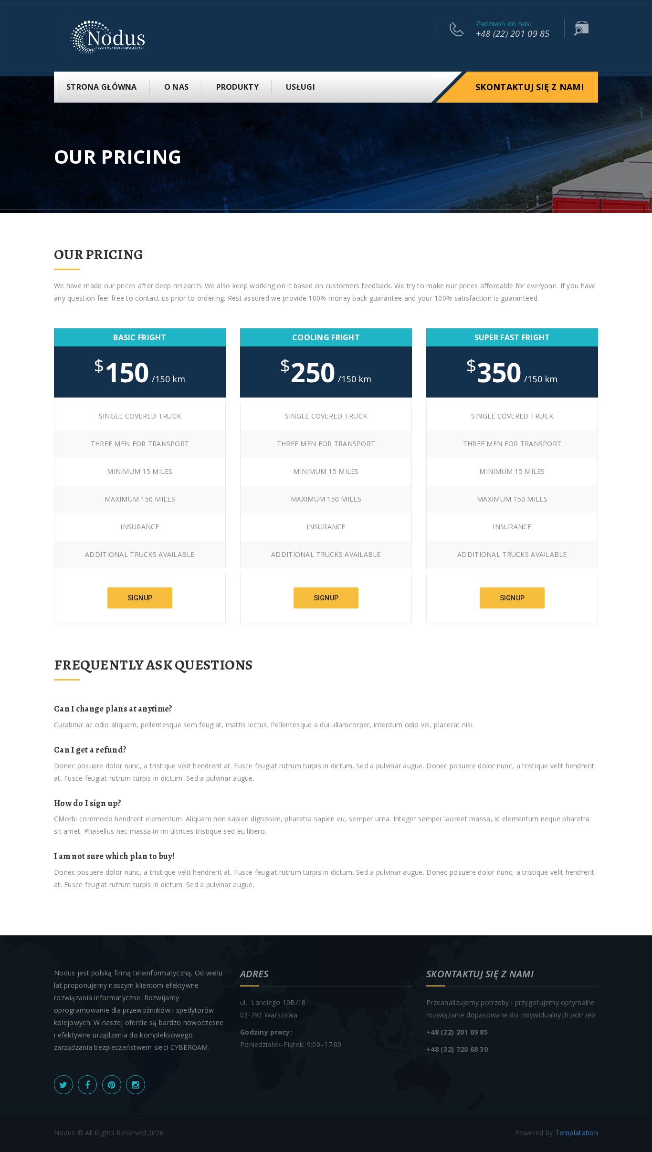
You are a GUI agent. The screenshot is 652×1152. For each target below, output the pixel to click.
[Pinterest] (111, 1084)
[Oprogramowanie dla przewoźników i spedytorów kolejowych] (107, 37)
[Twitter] (63, 1084)
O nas (176, 87)
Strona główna (101, 87)
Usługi (300, 87)
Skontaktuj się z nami (529, 87)
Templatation (576, 1132)
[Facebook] (87, 1084)
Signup (140, 598)
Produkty (237, 87)
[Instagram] (135, 1084)
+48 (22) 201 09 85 (513, 33)
